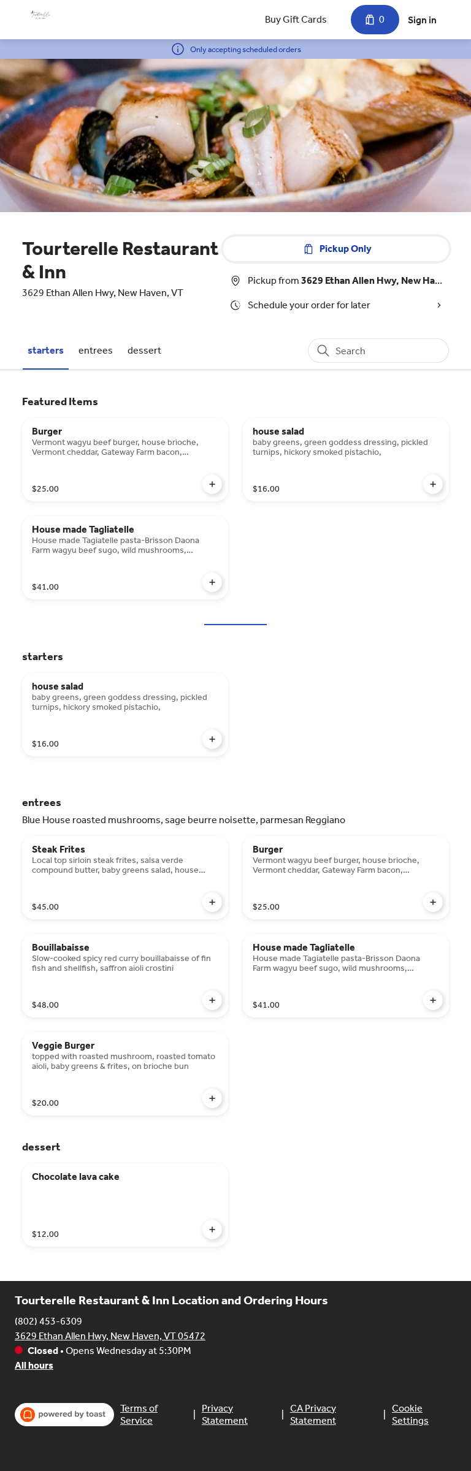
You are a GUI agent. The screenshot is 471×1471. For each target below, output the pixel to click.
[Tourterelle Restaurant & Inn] (40, 15)
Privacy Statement (225, 1414)
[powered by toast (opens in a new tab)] (64, 1414)
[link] (46, 350)
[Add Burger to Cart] (212, 484)
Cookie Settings (410, 1414)
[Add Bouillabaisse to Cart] (212, 1000)
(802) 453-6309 (48, 1321)
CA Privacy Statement (313, 1414)
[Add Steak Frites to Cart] (212, 902)
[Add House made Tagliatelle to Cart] (212, 582)
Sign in (422, 20)
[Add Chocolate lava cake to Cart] (212, 1229)
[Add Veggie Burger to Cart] (212, 1098)
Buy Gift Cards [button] (296, 19)
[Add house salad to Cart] (433, 484)
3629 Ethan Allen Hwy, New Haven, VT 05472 (110, 1336)
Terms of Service (139, 1414)
